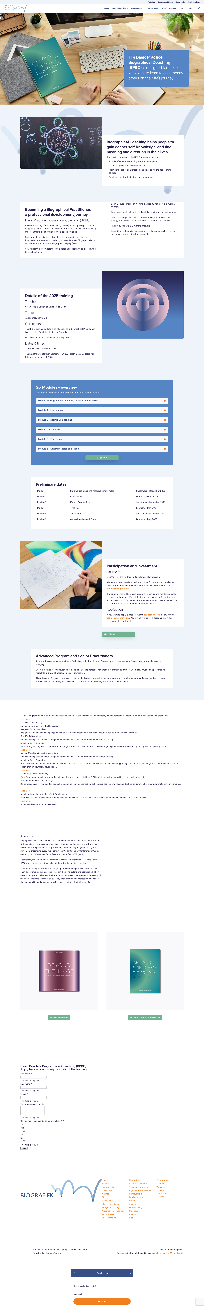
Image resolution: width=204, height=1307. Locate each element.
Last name (26, 1084)
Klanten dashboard (165, 2)
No (21, 1138)
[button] (74, 1273)
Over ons (160, 1183)
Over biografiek (119, 8)
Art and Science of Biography (145, 1017)
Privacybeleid (108, 1214)
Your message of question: (33, 1104)
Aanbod (105, 1183)
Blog (181, 8)
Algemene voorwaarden (113, 1211)
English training (194, 2)
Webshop (151, 2)
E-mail (24, 1094)
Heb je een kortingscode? (84, 1286)
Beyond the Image (59, 1017)
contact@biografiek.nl (118, 588)
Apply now (102, 458)
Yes (22, 1128)
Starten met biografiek (156, 8)
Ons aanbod (136, 8)
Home (106, 8)
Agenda (172, 8)
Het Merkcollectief (175, 1253)
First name (26, 1073)
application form (152, 614)
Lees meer (25, 719)
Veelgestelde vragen (111, 1207)
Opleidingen (107, 1190)
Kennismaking (108, 1187)
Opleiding (133, 1211)
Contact (189, 8)
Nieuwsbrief (180, 2)
